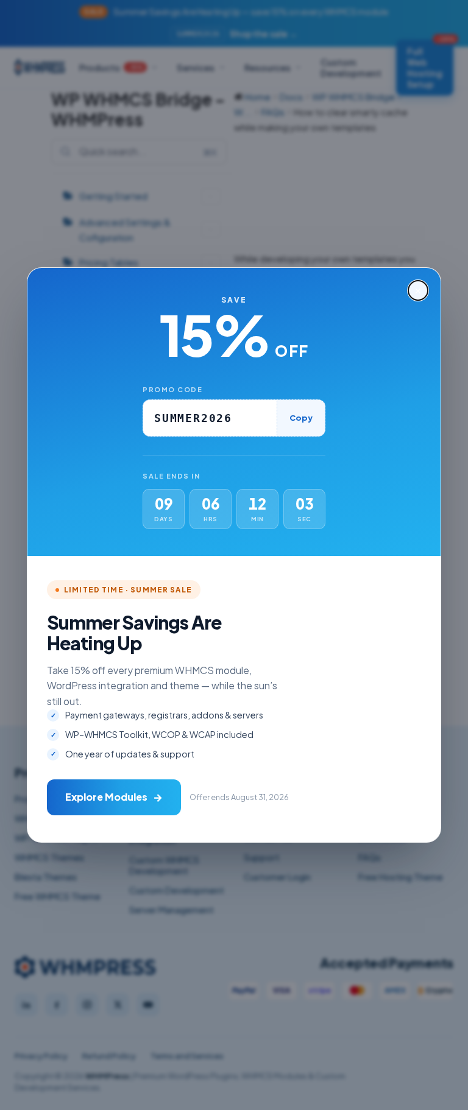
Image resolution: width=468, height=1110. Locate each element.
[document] (234, 555)
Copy (301, 418)
